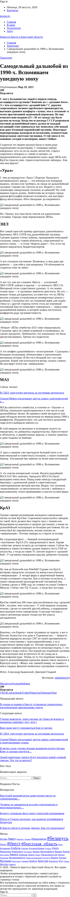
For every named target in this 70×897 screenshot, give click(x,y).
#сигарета (53, 861)
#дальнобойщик (21, 683)
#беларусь (6, 683)
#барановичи (38, 838)
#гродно (24, 848)
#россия (43, 861)
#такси (66, 861)
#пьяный (25, 861)
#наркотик (4, 858)
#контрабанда (47, 851)
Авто (10, 31)
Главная (11, 21)
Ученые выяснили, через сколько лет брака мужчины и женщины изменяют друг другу (32, 721)
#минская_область (27, 855)
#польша (5, 861)
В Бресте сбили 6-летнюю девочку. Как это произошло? (32, 828)
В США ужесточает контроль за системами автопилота (32, 392)
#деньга (48, 848)
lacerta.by (5, 16)
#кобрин (36, 851)
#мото (37, 855)
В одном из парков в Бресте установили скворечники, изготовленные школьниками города (31, 706)
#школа (12, 864)
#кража (58, 851)
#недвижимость (17, 857)
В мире (11, 25)
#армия (28, 839)
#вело (60, 844)
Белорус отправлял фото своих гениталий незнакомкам (32, 813)
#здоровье (28, 852)
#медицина (4, 855)
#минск (14, 854)
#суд (61, 861)
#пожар (62, 858)
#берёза (3, 844)
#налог (61, 854)
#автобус (20, 839)
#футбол (4, 864)
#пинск (54, 857)
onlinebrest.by (62, 677)
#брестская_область (39, 843)
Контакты (12, 10)
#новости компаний (34, 858)
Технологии (14, 28)
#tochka (3, 839)
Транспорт (6, 57)
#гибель (16, 848)
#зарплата (17, 851)
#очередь (46, 858)
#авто (12, 839)
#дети (55, 848)
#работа (33, 861)
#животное (5, 851)
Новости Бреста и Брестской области (21, 36)
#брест (14, 843)
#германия (5, 848)
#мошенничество (49, 854)
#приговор (16, 861)
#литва (66, 851)
